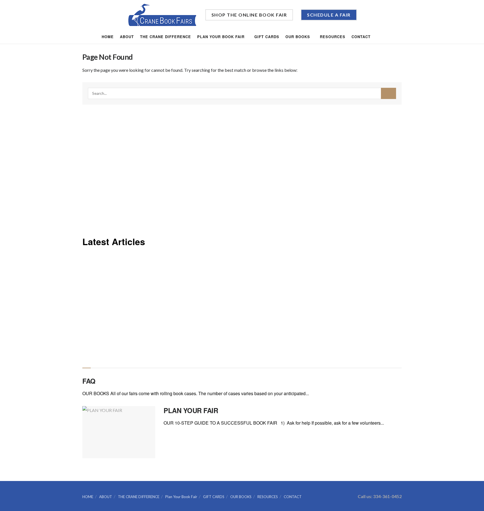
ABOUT (127, 36)
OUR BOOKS (297, 36)
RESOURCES (332, 36)
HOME (108, 36)
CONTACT (361, 36)
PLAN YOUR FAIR (191, 410)
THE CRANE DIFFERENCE (165, 36)
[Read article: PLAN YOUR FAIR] (118, 432)
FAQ (89, 381)
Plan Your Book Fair (221, 36)
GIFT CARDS (266, 36)
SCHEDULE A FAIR (329, 14)
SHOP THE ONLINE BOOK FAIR (249, 14)
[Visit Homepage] (162, 15)
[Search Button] (380, 37)
